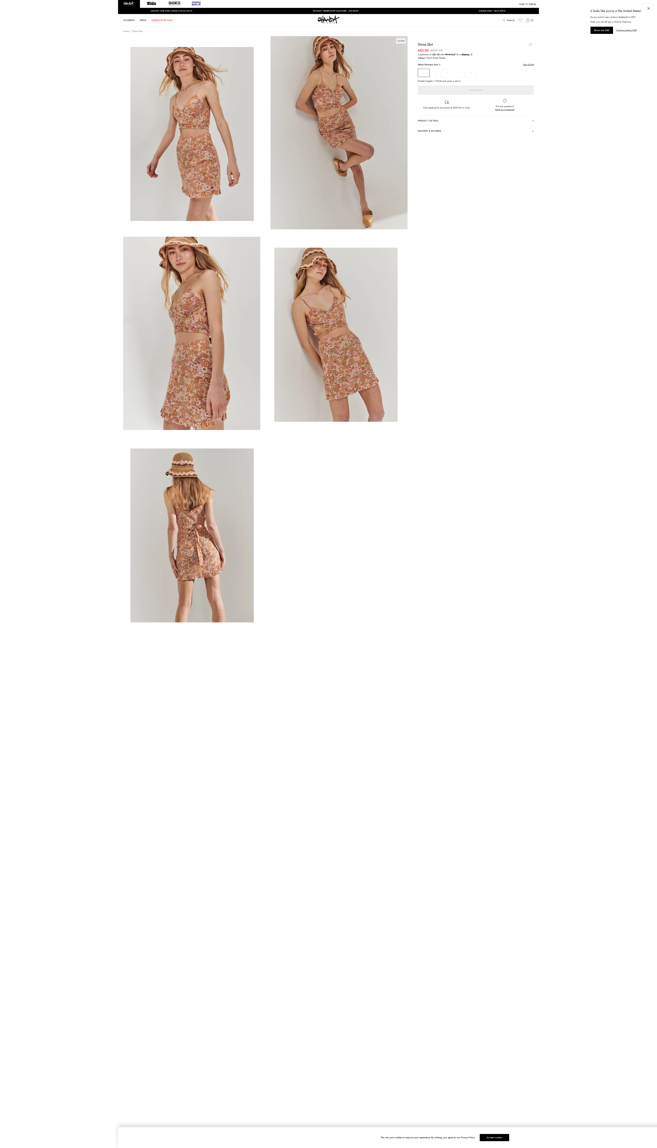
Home (126, 31)
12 (459, 72)
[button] (129, 4)
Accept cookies (494, 1137)
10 (447, 72)
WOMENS (129, 20)
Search (510, 20)
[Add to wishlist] (530, 44)
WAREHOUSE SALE (162, 20)
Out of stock (475, 90)
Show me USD (601, 30)
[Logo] (328, 22)
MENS (143, 20)
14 (471, 72)
